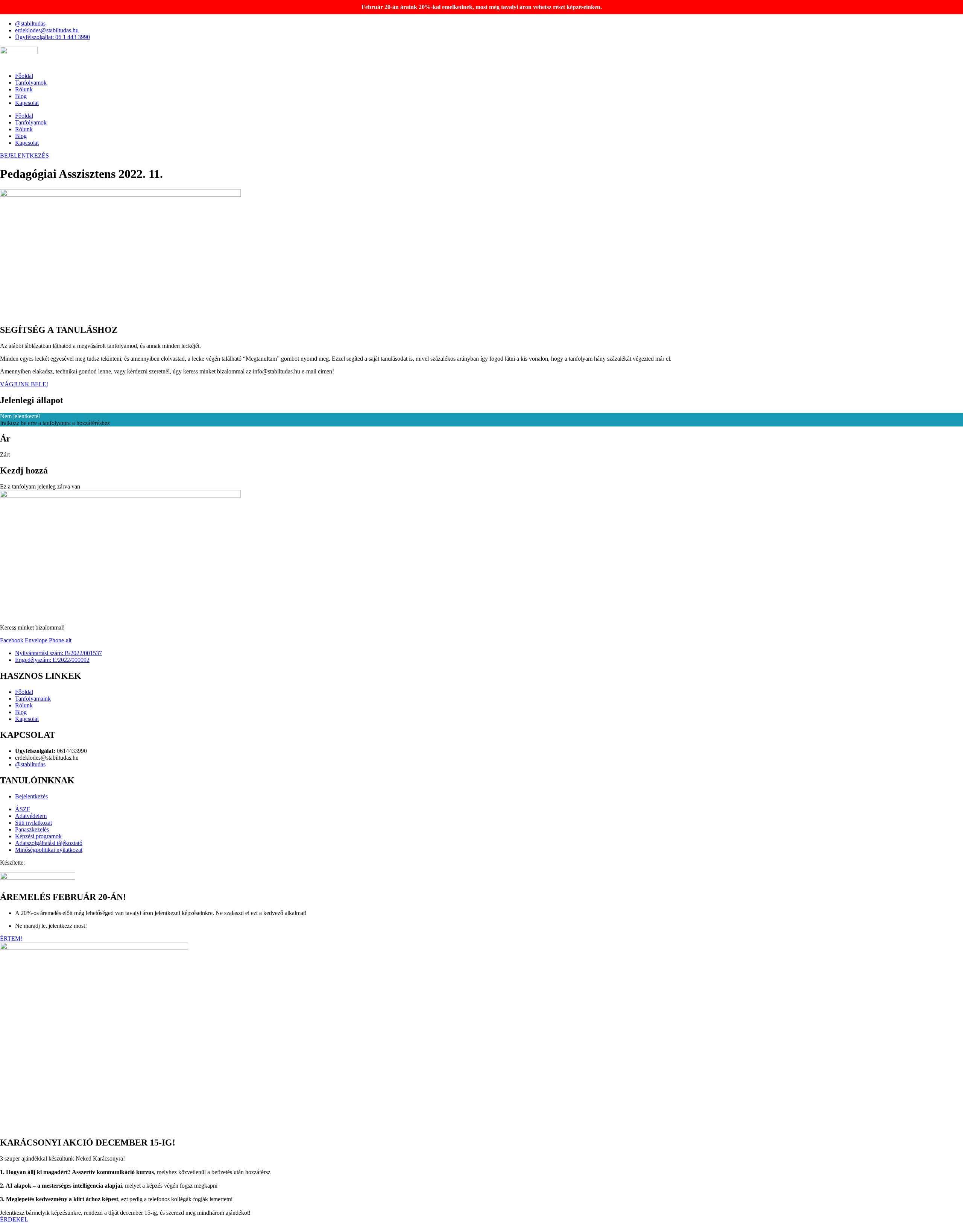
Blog (21, 96)
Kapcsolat (27, 103)
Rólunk (24, 89)
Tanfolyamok (31, 82)
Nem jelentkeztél (20, 416)
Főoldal (24, 76)
